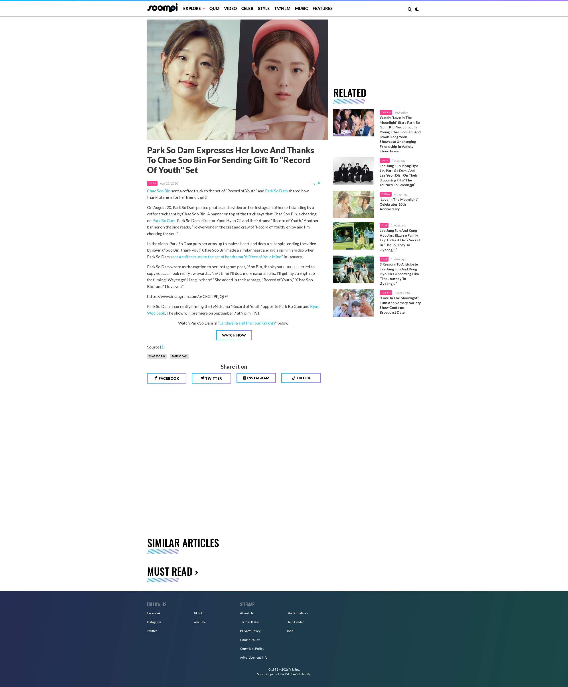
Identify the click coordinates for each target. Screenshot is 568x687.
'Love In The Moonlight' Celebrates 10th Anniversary (399, 204)
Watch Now (234, 335)
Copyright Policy (252, 648)
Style (264, 8)
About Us (246, 613)
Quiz (214, 8)
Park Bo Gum (164, 220)
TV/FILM (282, 8)
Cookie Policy (250, 640)
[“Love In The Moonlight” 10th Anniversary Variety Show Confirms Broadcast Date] (354, 303)
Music (301, 8)
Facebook (168, 378)
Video (230, 8)
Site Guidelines (297, 613)
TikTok (198, 613)
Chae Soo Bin (158, 190)
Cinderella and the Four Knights (247, 323)
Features (323, 8)
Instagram (258, 378)
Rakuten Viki (293, 674)
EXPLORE (192, 8)
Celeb (247, 8)
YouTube (199, 622)
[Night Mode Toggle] (417, 9)
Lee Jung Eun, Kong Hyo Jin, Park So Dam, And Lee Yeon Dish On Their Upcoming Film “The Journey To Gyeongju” (399, 175)
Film (384, 225)
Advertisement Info (254, 657)
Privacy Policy (250, 631)
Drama (385, 194)
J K (318, 183)
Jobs (290, 631)
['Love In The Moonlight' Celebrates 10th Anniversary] (354, 204)
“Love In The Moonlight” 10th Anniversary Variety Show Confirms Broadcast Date (400, 305)
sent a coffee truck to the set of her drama (206, 256)
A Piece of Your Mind (263, 256)
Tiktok (303, 378)
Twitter (213, 378)
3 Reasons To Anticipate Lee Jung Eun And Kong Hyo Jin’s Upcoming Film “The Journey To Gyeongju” (399, 273)
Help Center (295, 622)
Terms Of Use (249, 622)
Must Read (169, 571)
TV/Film (385, 112)
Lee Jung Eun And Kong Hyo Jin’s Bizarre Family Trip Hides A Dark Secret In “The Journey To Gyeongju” (400, 240)
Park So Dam (276, 190)
